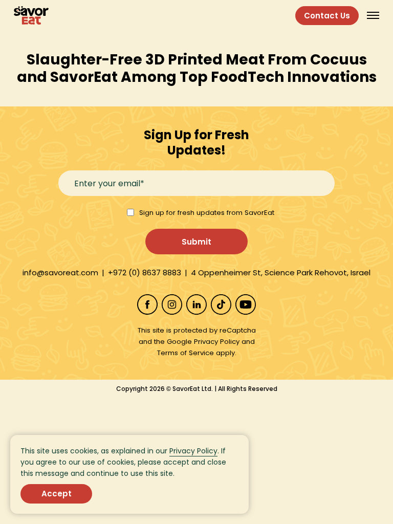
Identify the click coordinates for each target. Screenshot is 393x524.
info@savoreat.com (60, 272)
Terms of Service (185, 353)
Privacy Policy (193, 451)
